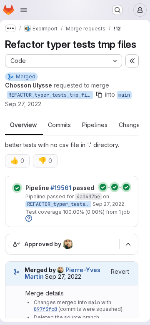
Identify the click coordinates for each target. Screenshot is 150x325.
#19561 (60, 187)
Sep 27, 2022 (23, 104)
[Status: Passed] (17, 188)
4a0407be (88, 196)
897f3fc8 (45, 309)
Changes (131, 125)
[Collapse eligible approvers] (128, 244)
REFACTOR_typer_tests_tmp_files (50, 95)
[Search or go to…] (117, 10)
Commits (59, 125)
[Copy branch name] (99, 95)
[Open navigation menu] (23, 10)
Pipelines (95, 125)
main (124, 95)
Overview (23, 125)
